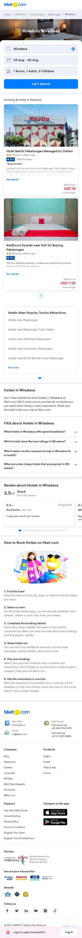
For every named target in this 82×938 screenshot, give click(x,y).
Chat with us (18, 725)
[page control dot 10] (42, 530)
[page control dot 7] (35, 530)
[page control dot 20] (66, 530)
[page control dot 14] (51, 530)
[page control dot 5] (30, 530)
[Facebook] (7, 911)
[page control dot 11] (44, 530)
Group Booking (12, 816)
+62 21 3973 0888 (61, 736)
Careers (8, 767)
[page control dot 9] (39, 530)
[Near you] (73, 49)
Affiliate (8, 778)
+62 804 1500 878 (61, 728)
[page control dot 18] (61, 530)
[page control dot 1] (39, 378)
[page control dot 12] (47, 530)
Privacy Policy (11, 821)
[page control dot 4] (27, 530)
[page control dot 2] (43, 378)
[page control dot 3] (25, 530)
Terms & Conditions (14, 827)
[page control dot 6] (32, 530)
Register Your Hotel (14, 832)
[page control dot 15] (54, 530)
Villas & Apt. (50, 767)
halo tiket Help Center (16, 810)
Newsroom (10, 761)
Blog (6, 756)
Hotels (46, 761)
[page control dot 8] (37, 530)
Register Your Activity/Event (19, 838)
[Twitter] (17, 911)
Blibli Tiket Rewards (14, 784)
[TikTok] (55, 911)
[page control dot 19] (63, 530)
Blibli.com (9, 795)
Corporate (9, 773)
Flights (47, 756)
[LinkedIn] (26, 911)
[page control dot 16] (56, 530)
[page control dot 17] (59, 530)
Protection (9, 789)
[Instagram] (45, 911)
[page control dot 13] (49, 530)
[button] (41, 432)
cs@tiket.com (19, 734)
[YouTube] (36, 911)
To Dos (47, 773)
